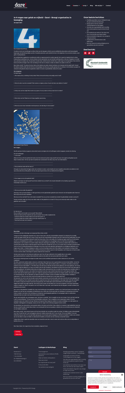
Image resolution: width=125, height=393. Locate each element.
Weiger (105, 387)
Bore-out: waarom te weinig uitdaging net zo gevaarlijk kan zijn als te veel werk (74, 377)
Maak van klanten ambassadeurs (47, 358)
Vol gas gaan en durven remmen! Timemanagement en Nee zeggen (71, 356)
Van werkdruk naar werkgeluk (46, 367)
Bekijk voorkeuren (117, 387)
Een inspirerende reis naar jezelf (47, 362)
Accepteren (93, 387)
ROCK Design (32, 388)
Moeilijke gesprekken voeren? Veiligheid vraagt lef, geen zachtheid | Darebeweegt (73, 352)
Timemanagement (43, 351)
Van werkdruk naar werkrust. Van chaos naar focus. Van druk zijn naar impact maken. (74, 365)
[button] (122, 374)
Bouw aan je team (43, 360)
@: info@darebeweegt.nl (20, 358)
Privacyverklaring (107, 390)
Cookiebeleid (101, 390)
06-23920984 (18, 356)
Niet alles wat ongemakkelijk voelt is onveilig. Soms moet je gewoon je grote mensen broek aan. (98, 28)
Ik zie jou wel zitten (43, 365)
